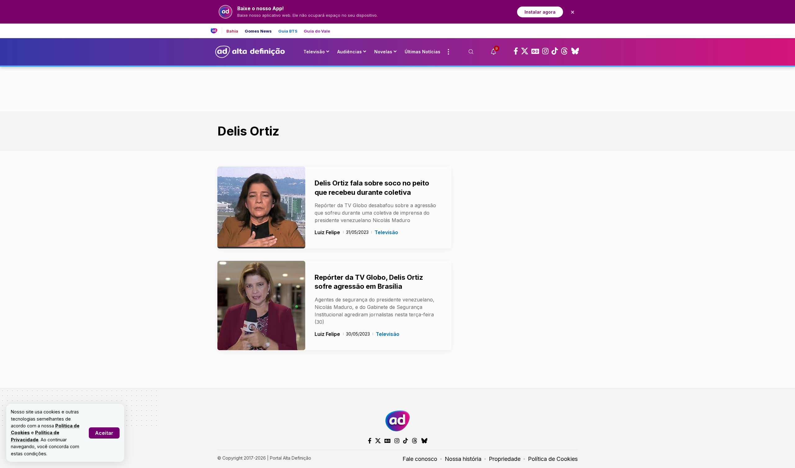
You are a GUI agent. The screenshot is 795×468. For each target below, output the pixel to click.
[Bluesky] (575, 51)
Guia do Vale (317, 31)
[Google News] (535, 51)
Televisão (386, 232)
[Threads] (564, 51)
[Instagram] (545, 51)
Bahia (232, 31)
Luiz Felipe (327, 232)
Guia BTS (288, 31)
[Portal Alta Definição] (397, 420)
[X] (525, 51)
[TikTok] (554, 51)
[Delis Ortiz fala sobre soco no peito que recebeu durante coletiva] (261, 207)
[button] (104, 433)
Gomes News (258, 31)
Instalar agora (540, 12)
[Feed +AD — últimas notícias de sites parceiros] (216, 30)
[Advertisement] (397, 88)
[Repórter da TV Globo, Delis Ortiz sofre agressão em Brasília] (261, 305)
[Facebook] (516, 51)
